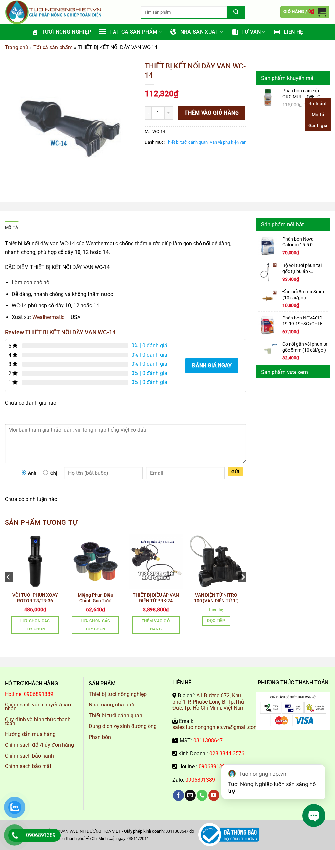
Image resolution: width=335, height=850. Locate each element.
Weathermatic (48, 317)
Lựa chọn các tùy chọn (35, 625)
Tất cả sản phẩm (53, 47)
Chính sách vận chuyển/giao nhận (38, 707)
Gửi (235, 471)
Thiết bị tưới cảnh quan (187, 142)
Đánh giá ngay (212, 365)
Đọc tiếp (216, 620)
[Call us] (202, 795)
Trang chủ (16, 47)
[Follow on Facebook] (178, 795)
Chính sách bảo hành (29, 756)
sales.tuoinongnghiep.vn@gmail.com (215, 727)
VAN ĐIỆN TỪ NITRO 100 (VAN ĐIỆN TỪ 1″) (216, 598)
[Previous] (8, 590)
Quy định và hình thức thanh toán (38, 721)
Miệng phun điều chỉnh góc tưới (95, 598)
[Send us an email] (190, 795)
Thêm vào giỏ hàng (212, 113)
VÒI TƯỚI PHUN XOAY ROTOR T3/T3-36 (35, 598)
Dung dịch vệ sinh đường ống (123, 726)
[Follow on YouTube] (213, 795)
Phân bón (100, 737)
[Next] (243, 590)
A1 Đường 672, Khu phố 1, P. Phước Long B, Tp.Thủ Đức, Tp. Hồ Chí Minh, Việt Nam (208, 701)
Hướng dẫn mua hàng (30, 734)
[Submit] (236, 12)
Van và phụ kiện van (228, 142)
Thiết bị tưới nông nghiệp (118, 694)
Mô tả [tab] (11, 227)
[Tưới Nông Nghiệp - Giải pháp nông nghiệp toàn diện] (68, 12)
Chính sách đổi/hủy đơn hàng (39, 745)
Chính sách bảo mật (28, 766)
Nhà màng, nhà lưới (111, 705)
